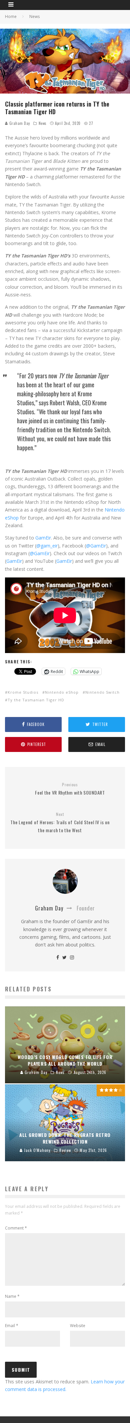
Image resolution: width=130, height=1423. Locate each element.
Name (12, 1296)
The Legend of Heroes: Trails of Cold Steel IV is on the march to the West (60, 823)
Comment (16, 1228)
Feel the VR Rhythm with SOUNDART (70, 789)
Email (11, 1325)
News (43, 123)
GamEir (43, 537)
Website (77, 1325)
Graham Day (19, 123)
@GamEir (96, 545)
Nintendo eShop (62, 692)
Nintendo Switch (102, 692)
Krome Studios (23, 692)
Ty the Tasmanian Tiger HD (36, 699)
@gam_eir (47, 545)
